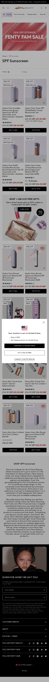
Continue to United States (24, 345)
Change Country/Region (24, 359)
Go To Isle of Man (24, 352)
